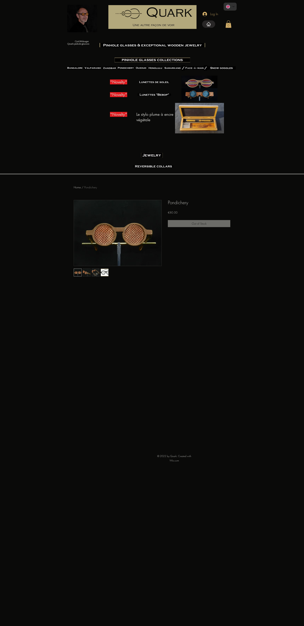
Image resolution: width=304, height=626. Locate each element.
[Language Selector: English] (230, 7)
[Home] (208, 24)
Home (77, 187)
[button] (228, 24)
